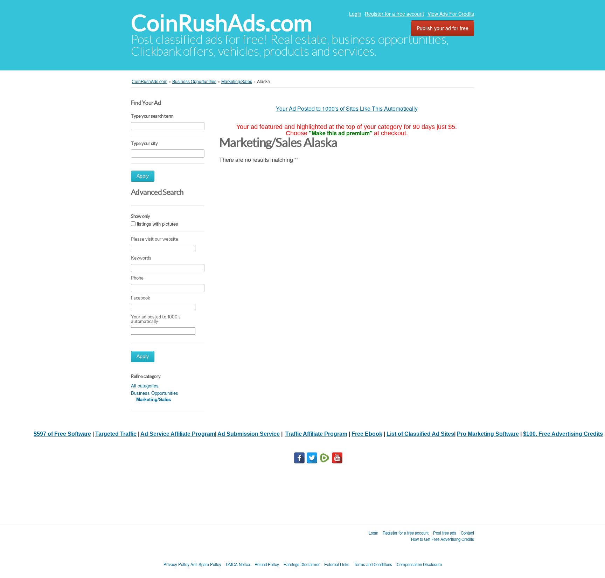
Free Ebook (367, 434)
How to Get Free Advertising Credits (442, 539)
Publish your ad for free (442, 28)
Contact (467, 533)
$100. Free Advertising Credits (563, 434)
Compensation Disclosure (419, 564)
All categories (145, 385)
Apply (143, 176)
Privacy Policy (176, 564)
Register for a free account (394, 13)
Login (355, 13)
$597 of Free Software (62, 434)
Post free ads (444, 533)
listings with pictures (157, 223)
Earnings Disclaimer (302, 564)
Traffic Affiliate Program (316, 434)
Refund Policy (267, 564)
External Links (336, 564)
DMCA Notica (238, 564)
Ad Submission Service (248, 434)
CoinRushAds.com (221, 23)
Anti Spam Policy (205, 564)
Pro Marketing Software (488, 434)
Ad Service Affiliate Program (177, 434)
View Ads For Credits (450, 13)
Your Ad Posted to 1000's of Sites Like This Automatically (347, 108)
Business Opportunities (154, 393)
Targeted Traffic (116, 434)
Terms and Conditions (373, 564)
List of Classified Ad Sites (420, 434)
